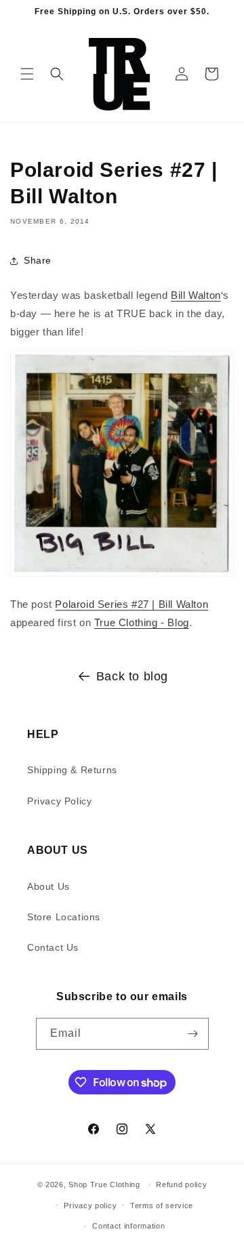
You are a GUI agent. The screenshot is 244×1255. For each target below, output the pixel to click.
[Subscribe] (193, 1034)
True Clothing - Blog (141, 622)
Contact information (128, 1226)
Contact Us (53, 947)
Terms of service (161, 1205)
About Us (48, 886)
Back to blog (132, 676)
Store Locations (63, 916)
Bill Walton (196, 295)
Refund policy (181, 1184)
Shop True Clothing (104, 1184)
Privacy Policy (59, 801)
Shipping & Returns (72, 769)
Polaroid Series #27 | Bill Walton (131, 604)
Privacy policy (90, 1205)
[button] (27, 74)
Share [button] (38, 260)
